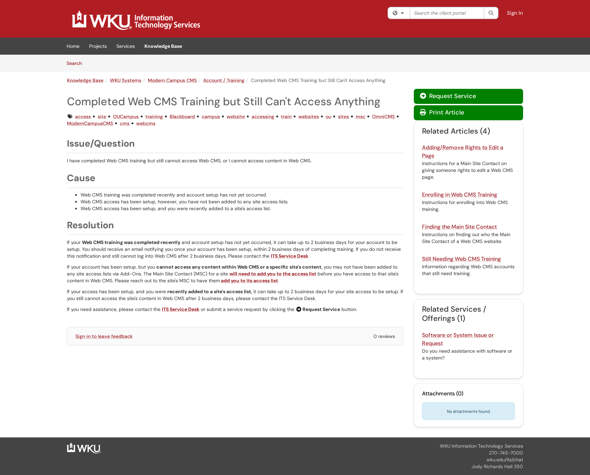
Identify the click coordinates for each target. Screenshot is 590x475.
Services (125, 46)
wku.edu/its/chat (505, 460)
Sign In (515, 13)
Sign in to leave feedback (103, 336)
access (83, 116)
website (236, 116)
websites (308, 116)
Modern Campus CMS (172, 80)
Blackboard (182, 116)
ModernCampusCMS (90, 123)
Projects (98, 46)
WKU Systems (125, 80)
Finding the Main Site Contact (459, 226)
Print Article (445, 112)
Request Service (451, 96)
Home (73, 46)
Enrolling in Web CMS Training (459, 194)
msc (360, 116)
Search (77, 63)
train (286, 116)
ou (328, 116)
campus (211, 116)
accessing (263, 116)
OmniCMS (383, 116)
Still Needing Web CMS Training (461, 258)
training (154, 116)
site (102, 116)
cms (124, 123)
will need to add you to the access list (272, 274)
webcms (145, 123)
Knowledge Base (163, 46)
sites (343, 116)
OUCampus (126, 116)
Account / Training (223, 80)
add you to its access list (249, 280)
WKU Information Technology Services (481, 446)
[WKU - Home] (84, 448)
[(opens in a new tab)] (135, 20)
